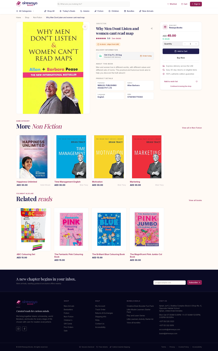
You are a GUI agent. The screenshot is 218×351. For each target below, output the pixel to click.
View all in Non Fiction (192, 128)
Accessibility (100, 327)
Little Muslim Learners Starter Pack (139, 310)
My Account (100, 306)
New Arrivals (147, 11)
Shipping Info (100, 316)
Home (18, 17)
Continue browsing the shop (180, 86)
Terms (163, 347)
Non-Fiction (68, 316)
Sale (65, 331)
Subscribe (193, 282)
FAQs (97, 320)
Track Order (100, 309)
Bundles (130, 11)
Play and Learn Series (136, 315)
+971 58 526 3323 (166, 321)
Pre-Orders (68, 327)
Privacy (172, 347)
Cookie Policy (184, 347)
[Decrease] (185, 44)
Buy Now (181, 58)
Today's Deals (69, 11)
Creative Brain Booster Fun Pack (140, 306)
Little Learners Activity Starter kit (140, 319)
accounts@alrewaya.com (169, 329)
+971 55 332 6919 (166, 325)
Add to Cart (182, 51)
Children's (68, 320)
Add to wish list (171, 81)
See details (116, 38)
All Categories (25, 11)
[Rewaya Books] (37, 303)
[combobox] (94, 4)
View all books (195, 200)
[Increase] (196, 44)
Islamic (86, 11)
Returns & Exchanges (104, 313)
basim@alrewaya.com (168, 333)
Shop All (50, 11)
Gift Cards (68, 324)
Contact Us (99, 324)
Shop (27, 17)
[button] (172, 4)
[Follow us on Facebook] (24, 328)
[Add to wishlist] (85, 26)
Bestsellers (68, 309)
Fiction (100, 11)
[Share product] (151, 28)
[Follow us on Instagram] (18, 328)
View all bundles (133, 323)
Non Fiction (37, 17)
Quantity (168, 44)
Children (115, 11)
